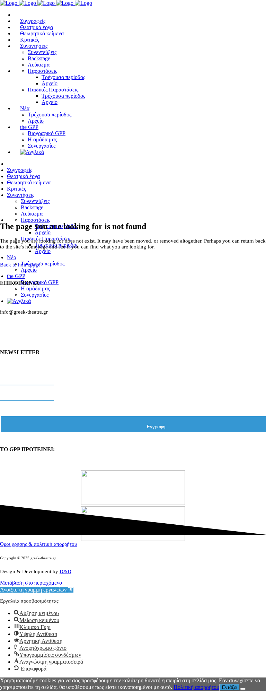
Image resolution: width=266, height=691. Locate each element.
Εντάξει (229, 687)
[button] (36, 590)
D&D (65, 571)
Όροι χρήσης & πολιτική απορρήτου (38, 544)
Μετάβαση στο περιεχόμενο (31, 583)
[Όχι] (243, 689)
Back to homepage (20, 265)
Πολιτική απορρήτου (196, 687)
